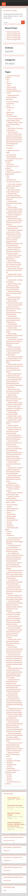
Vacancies (9, 778)
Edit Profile (9, 762)
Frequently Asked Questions (14, 91)
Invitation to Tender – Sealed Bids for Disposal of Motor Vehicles (14, 124)
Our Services (10, 148)
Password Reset (11, 768)
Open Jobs (9, 780)
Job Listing (9, 522)
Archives (9, 533)
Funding (9, 93)
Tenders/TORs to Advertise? (14, 181)
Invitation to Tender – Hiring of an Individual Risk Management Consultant (14, 718)
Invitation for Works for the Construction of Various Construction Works (14, 431)
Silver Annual (6, 870)
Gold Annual (6, 850)
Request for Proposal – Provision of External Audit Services (13, 754)
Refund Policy (10, 170)
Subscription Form (11, 179)
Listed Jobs (9, 524)
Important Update (11, 516)
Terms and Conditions (12, 504)
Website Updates (11, 510)
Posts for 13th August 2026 (13, 39)
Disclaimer (9, 766)
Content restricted (11, 87)
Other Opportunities (12, 116)
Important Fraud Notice (13, 101)
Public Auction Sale (12, 132)
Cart (8, 81)
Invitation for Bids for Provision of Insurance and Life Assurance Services (14, 442)
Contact (9, 85)
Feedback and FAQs (12, 89)
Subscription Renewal (12, 520)
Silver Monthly (7, 880)
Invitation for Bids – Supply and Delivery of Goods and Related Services (13, 257)
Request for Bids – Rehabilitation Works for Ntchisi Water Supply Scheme (14, 335)
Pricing (8, 162)
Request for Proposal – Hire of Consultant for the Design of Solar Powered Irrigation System (14, 597)
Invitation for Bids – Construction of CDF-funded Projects (13, 464)
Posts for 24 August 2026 (13, 32)
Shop (8, 176)
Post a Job (9, 758)
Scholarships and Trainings (13, 760)
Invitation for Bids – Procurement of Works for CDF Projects (14, 329)
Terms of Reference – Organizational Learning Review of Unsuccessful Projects (14, 582)
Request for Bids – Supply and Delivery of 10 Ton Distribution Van (14, 270)
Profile (9, 110)
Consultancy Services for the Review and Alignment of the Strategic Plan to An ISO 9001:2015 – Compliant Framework (14, 633)
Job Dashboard (10, 103)
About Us (9, 512)
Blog (8, 79)
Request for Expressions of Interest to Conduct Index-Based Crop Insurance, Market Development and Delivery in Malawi (14, 737)
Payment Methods (11, 156)
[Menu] (4, 4)
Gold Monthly (6, 860)
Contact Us (9, 531)
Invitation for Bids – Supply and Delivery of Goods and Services (13, 421)
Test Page (9, 776)
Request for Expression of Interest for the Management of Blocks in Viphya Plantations (14, 437)
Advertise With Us (11, 514)
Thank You (9, 506)
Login (4, 890)
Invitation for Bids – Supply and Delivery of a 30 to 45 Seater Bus (14, 276)
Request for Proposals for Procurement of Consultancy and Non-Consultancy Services (14, 349)
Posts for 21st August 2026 (13, 33)
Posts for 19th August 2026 (13, 35)
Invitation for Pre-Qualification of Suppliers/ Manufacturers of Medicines (13, 485)
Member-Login (10, 112)
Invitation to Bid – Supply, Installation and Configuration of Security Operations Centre (14, 408)
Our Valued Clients (11, 155)
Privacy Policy (10, 164)
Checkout (9, 83)
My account (10, 114)
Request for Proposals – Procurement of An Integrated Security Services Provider (14, 391)
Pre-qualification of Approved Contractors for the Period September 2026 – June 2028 (14, 232)
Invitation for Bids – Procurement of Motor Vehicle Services (14, 203)
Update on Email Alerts (12, 508)
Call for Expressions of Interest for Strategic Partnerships (12, 97)
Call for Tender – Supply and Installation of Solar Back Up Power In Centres (14, 186)
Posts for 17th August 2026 (13, 37)
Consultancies (10, 535)
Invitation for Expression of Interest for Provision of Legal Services (13, 293)
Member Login (10, 107)
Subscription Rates (11, 764)
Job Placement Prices (8, 840)
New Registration (11, 518)
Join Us (8, 105)
